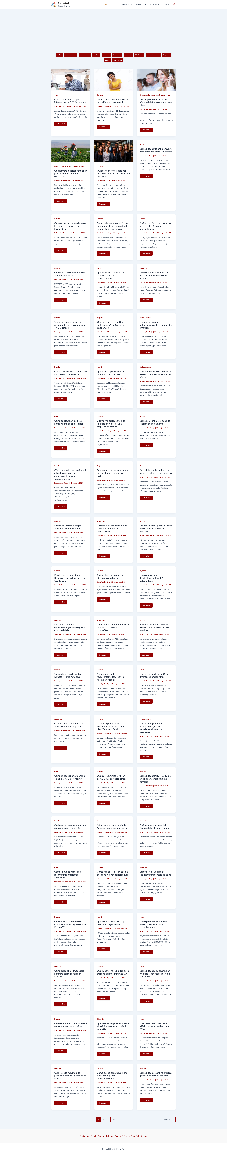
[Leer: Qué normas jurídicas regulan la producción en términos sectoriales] (70, 151)
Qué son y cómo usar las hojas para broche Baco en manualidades (155, 226)
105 (113, 1119)
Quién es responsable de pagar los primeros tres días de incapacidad (70, 226)
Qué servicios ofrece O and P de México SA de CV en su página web (112, 325)
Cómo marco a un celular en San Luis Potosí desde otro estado (154, 275)
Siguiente (168, 1119)
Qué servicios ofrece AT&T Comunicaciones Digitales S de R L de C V (70, 924)
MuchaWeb (64, 3)
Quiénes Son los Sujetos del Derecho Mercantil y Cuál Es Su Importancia (113, 174)
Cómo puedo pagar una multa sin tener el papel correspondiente (112, 1076)
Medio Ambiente (153, 55)
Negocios (166, 55)
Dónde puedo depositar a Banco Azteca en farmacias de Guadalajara (69, 578)
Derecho (106, 55)
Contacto (101, 1136)
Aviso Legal (91, 1136)
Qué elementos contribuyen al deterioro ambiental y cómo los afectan (156, 374)
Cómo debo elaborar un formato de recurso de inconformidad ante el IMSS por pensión (113, 226)
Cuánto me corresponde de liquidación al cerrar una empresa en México (111, 424)
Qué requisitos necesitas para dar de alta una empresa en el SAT (112, 473)
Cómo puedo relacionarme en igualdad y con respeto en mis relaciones (155, 974)
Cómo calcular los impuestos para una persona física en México (69, 974)
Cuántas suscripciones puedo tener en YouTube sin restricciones (112, 529)
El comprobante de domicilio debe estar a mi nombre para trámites (154, 627)
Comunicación (70, 55)
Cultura (96, 55)
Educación (117, 55)
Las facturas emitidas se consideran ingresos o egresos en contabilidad (69, 627)
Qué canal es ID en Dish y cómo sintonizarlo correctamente (110, 275)
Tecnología (117, 60)
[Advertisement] (113, 26)
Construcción (85, 55)
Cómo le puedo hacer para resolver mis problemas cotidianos (67, 875)
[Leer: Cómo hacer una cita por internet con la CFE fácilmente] (70, 79)
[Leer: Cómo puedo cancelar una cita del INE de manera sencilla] (113, 79)
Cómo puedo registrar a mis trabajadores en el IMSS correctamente (154, 924)
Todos (59, 55)
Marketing (139, 55)
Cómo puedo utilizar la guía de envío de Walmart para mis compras (155, 779)
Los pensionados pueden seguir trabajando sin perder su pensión (156, 529)
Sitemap (144, 1136)
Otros (107, 60)
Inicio (82, 1136)
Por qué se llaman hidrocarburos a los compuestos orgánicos (156, 325)
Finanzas (128, 55)
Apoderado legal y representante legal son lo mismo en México (110, 677)
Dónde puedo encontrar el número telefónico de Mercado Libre (156, 102)
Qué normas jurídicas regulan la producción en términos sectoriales (70, 174)
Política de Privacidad (130, 1136)
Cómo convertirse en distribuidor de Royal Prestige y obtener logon (156, 578)
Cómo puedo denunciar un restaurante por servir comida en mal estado (69, 325)
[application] (131, 4)
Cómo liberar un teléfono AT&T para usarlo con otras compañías (113, 627)
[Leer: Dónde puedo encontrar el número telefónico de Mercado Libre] (156, 79)
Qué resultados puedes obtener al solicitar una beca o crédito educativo (113, 1026)
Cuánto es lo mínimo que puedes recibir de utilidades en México (70, 1076)
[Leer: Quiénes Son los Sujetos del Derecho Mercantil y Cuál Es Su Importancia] (113, 151)
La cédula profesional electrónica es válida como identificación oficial (110, 726)
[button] (127, 4)
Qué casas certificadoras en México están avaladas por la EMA (154, 1026)
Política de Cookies (113, 1136)
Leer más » (61, 124)
